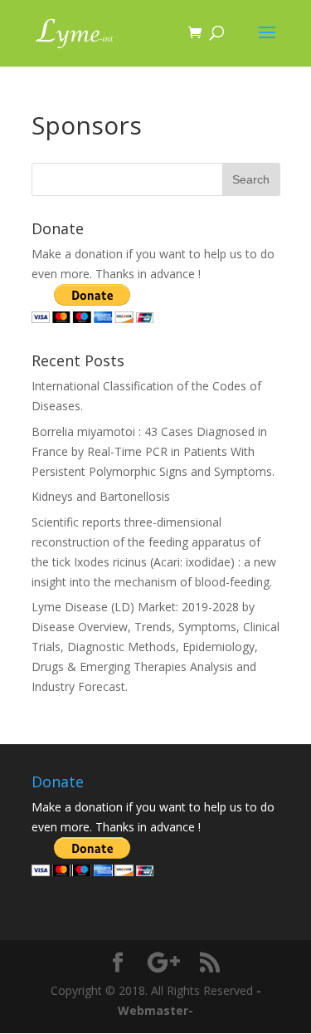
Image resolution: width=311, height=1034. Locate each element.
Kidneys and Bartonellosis (101, 496)
